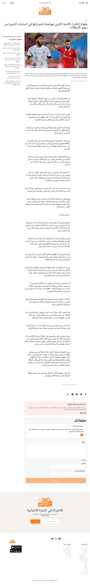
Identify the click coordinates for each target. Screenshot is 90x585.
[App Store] (16, 547)
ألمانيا (86, 571)
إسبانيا (85, 565)
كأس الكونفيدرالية (83, 556)
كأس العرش (84, 552)
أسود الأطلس (84, 548)
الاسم (83, 463)
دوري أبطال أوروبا (83, 558)
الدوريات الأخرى (84, 573)
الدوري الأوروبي (84, 561)
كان (86, 546)
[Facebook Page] (60, 539)
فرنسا (86, 569)
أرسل (35, 521)
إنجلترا (85, 20)
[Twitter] (56, 539)
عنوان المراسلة (80, 471)
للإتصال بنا (68, 554)
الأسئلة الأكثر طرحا (67, 548)
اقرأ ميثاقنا (83, 413)
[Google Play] (16, 550)
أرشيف (69, 556)
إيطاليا (85, 567)
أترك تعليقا (55, 480)
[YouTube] (52, 539)
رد (81, 434)
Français (4, 3)
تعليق (83, 442)
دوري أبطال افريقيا (83, 554)
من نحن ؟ (69, 546)
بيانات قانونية (68, 552)
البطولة (85, 550)
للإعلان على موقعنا (67, 550)
